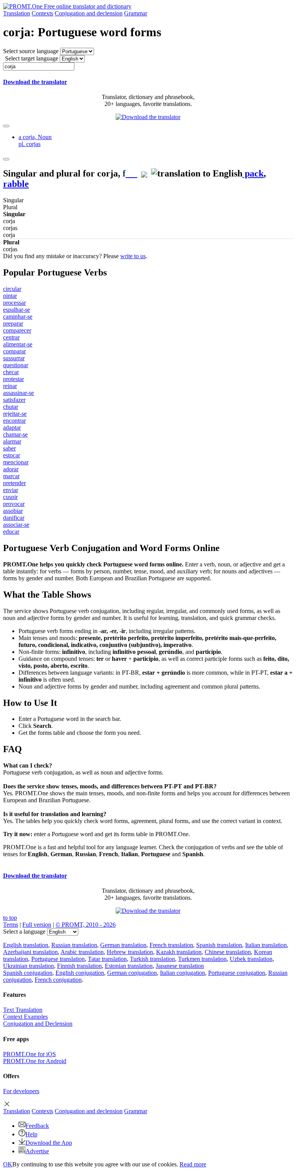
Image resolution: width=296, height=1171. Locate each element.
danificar (13, 517)
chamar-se (15, 434)
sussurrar (14, 358)
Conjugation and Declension (37, 1023)
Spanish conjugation (27, 972)
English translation (25, 945)
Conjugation (89, 13)
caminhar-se (17, 316)
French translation (171, 945)
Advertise (37, 1151)
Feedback (37, 1125)
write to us (133, 256)
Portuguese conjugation (236, 972)
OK (7, 1164)
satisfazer (14, 399)
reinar (10, 386)
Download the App (48, 1142)
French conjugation (58, 979)
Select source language (31, 51)
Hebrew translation (130, 952)
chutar (10, 406)
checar (11, 372)
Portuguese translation (58, 959)
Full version (36, 924)
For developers (21, 1091)
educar (11, 531)
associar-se (16, 524)
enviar (10, 490)
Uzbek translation (251, 959)
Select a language (24, 931)
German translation (123, 945)
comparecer (17, 330)
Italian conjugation (182, 972)
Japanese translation (180, 966)
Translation (16, 13)
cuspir (10, 497)
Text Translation (22, 1009)
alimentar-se (17, 344)
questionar (15, 365)
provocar (14, 504)
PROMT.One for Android (34, 1061)
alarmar (12, 441)
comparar (14, 351)
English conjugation (80, 972)
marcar (11, 476)
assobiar (13, 510)
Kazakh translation (179, 952)
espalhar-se (16, 309)
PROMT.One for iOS (29, 1054)
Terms (10, 924)
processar (14, 302)
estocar (11, 455)
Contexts (42, 13)
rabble (16, 184)
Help (31, 1134)
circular (12, 289)
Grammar (135, 13)
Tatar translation (107, 959)
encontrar (14, 420)
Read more (193, 1164)
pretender (14, 483)
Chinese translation (228, 952)
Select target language (31, 58)
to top (10, 917)
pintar (10, 295)
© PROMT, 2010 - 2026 (86, 924)
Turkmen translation (202, 959)
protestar (13, 379)
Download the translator (35, 82)
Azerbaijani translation (30, 952)
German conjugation (132, 972)
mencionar (16, 462)
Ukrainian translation (28, 966)
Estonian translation (129, 966)
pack (253, 173)
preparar (13, 323)
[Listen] (131, 173)
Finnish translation (79, 966)
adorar (10, 469)
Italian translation (266, 945)
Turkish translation (152, 959)
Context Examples (25, 1016)
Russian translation (74, 945)
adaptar (12, 427)
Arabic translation (82, 952)
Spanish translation (219, 945)
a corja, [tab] (35, 140)
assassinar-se (18, 393)
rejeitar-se (15, 413)
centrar (11, 337)
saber (9, 448)
